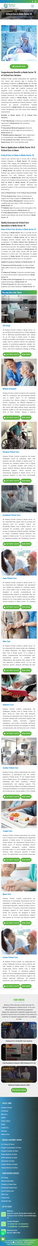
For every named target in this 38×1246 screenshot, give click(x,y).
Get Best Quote (12, 354)
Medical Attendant (9, 389)
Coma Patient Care (10, 578)
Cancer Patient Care (10, 957)
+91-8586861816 (12, 1226)
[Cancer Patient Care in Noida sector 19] (19, 941)
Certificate (4, 1111)
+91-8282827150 (12, 1224)
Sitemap (4, 1131)
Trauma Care (7, 831)
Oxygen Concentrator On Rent (11, 1148)
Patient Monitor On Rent (9, 1164)
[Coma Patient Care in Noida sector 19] (19, 562)
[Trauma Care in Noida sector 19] (19, 814)
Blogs (3, 1124)
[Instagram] (35, 1)
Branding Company (25, 1244)
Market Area (5, 1134)
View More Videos (19, 1090)
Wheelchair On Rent (7, 1161)
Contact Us (5, 1128)
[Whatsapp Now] (2, 1233)
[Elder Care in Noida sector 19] (19, 625)
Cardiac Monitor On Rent (9, 1168)
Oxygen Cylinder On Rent (9, 1151)
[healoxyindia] (32, 6)
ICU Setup (6, 325)
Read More (26, 354)
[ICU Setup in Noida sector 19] (19, 309)
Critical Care (5, 1198)
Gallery (3, 1118)
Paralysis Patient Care (11, 452)
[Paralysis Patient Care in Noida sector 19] (19, 435)
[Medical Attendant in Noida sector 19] (19, 372)
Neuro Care (7, 894)
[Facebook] (32, 1)
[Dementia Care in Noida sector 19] (19, 688)
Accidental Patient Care (11, 515)
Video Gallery (5, 1121)
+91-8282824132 (23, 1224)
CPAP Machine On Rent (9, 1158)
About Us (4, 1114)
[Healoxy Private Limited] (13, 6)
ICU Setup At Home (7, 1144)
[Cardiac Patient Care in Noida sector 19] (19, 751)
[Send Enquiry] (2, 1239)
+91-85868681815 (23, 1226)
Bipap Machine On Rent (9, 1154)
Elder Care (6, 641)
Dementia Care (8, 704)
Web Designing (28, 1242)
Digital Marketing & (13, 1244)
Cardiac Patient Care (10, 768)
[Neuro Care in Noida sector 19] (19, 877)
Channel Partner (6, 1108)
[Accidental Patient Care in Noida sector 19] (19, 498)
